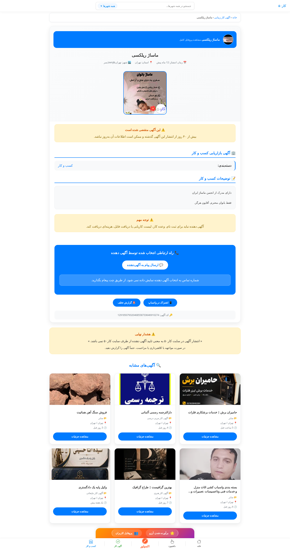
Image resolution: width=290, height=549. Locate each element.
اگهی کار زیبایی (222, 17)
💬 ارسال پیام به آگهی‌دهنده (145, 265)
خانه (234, 17)
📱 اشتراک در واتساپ (160, 302)
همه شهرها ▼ (107, 6)
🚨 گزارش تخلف (127, 302)
